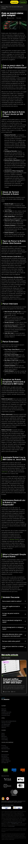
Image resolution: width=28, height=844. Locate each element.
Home (3, 6)
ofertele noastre (14, 539)
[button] (2, 676)
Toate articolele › (6, 658)
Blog (7, 6)
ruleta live (4, 471)
